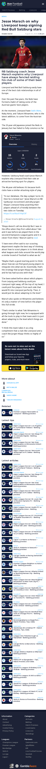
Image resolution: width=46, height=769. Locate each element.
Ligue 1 (5, 757)
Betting (22, 10)
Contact (6, 722)
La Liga (5, 754)
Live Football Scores (34, 751)
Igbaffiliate (30, 745)
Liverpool (6, 391)
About (5, 719)
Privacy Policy (8, 731)
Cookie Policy (8, 728)
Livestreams (30, 728)
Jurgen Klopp (12, 383)
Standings (30, 734)
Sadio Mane (36, 110)
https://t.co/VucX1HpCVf (15, 213)
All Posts (29, 719)
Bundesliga (7, 748)
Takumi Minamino (14, 400)
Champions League (10, 742)
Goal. (35, 237)
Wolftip (28, 757)
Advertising (7, 725)
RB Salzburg (7, 392)
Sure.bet (29, 754)
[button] (43, 4)
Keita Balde (11, 387)
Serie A (5, 751)
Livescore (33, 10)
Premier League (9, 745)
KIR (27, 748)
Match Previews (8, 10)
